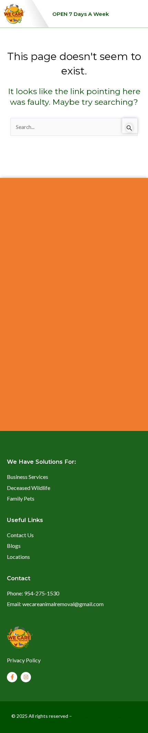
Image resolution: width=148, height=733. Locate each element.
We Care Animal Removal (105, 716)
